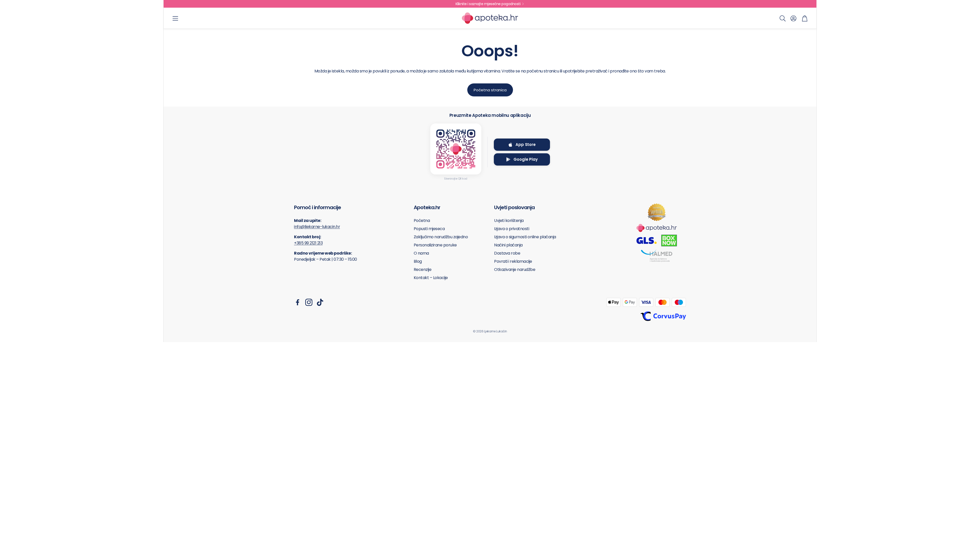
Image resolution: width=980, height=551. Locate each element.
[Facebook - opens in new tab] (297, 302)
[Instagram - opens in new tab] (308, 302)
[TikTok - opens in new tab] (320, 302)
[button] (175, 18)
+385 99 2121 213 (308, 243)
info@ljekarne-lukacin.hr (317, 227)
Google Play (525, 159)
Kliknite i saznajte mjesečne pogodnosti (488, 4)
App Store (526, 144)
